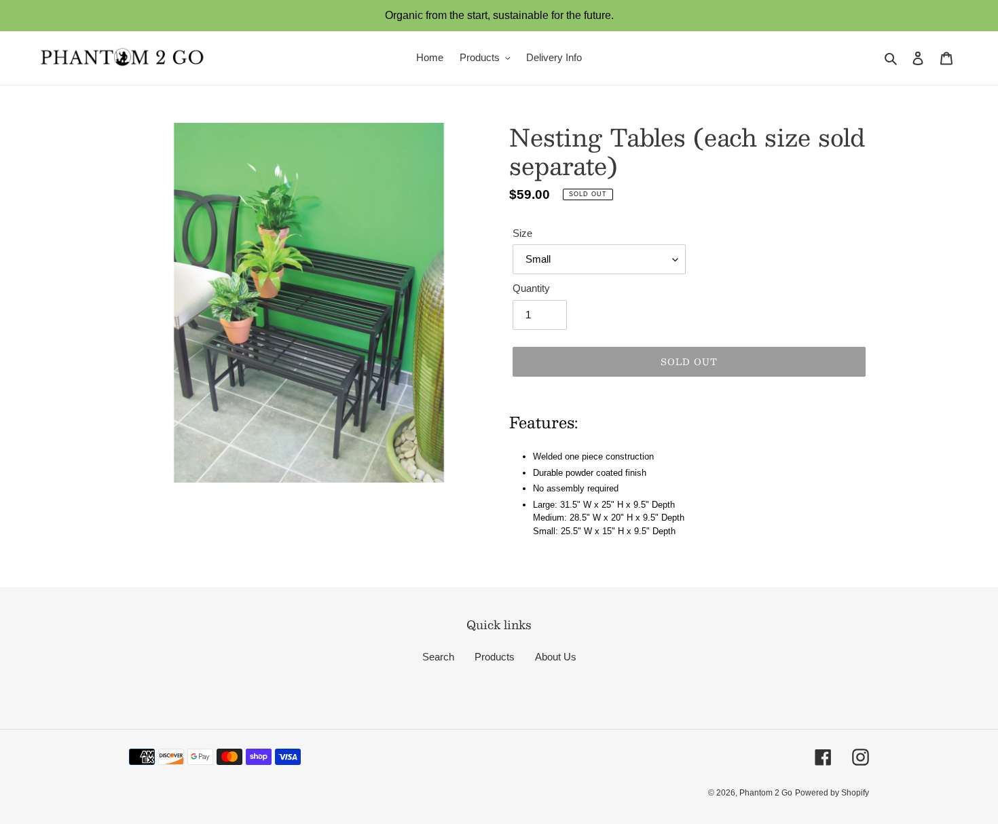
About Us (555, 656)
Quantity (531, 288)
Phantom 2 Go (765, 793)
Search (438, 656)
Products (495, 656)
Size (522, 233)
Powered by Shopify (832, 793)
